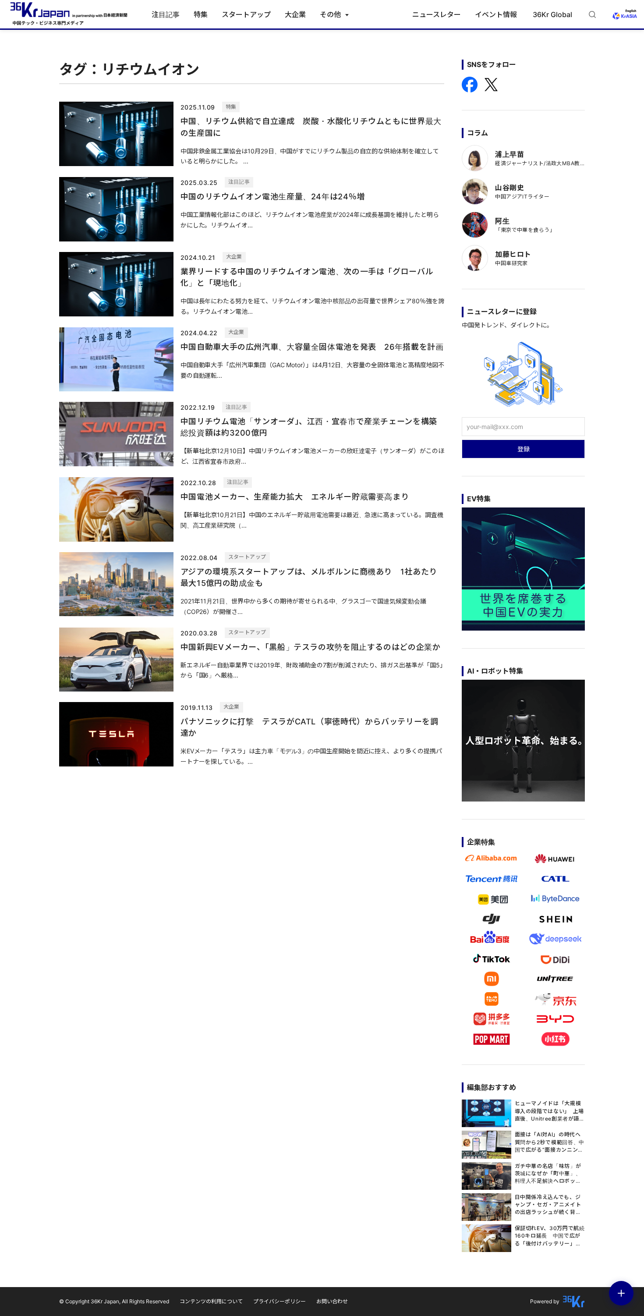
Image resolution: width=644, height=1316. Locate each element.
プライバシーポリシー (279, 1301)
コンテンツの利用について (211, 1301)
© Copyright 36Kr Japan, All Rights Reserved (114, 1301)
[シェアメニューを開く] (621, 1293)
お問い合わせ (332, 1301)
